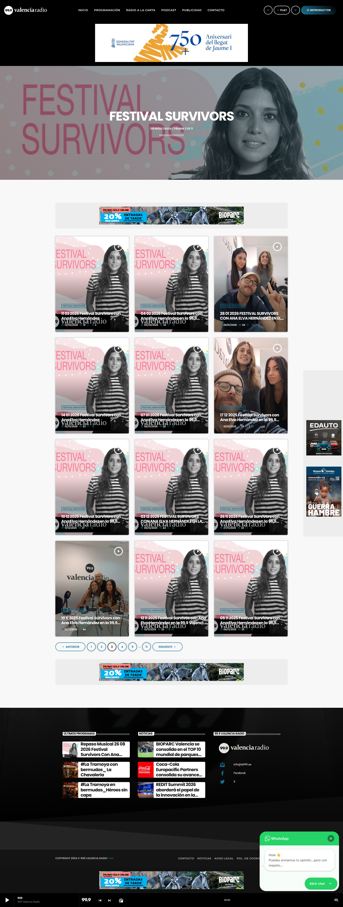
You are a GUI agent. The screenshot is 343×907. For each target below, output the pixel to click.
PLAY (282, 10)
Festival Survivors (74, 305)
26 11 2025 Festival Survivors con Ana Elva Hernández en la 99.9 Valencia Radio (249, 521)
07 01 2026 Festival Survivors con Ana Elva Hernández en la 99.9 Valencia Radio (171, 419)
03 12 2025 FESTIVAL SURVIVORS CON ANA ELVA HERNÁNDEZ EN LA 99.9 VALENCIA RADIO (171, 521)
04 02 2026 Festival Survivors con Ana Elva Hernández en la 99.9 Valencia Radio (171, 318)
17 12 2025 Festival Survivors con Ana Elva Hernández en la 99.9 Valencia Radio (249, 419)
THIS (111, 858)
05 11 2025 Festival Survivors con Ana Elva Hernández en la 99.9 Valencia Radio (250, 622)
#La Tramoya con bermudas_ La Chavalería (99, 769)
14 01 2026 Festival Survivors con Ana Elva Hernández (91, 417)
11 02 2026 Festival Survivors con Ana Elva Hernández (91, 316)
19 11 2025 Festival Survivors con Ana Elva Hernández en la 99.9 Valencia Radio (90, 622)
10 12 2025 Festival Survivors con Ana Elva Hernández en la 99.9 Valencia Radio (91, 521)
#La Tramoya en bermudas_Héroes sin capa (104, 789)
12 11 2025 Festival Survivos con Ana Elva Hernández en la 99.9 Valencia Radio (173, 622)
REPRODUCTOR (319, 10)
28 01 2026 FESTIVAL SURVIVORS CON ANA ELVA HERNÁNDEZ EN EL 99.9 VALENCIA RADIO (250, 318)
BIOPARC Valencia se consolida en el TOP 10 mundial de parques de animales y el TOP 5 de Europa (179, 754)
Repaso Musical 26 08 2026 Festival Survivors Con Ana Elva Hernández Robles (103, 754)
